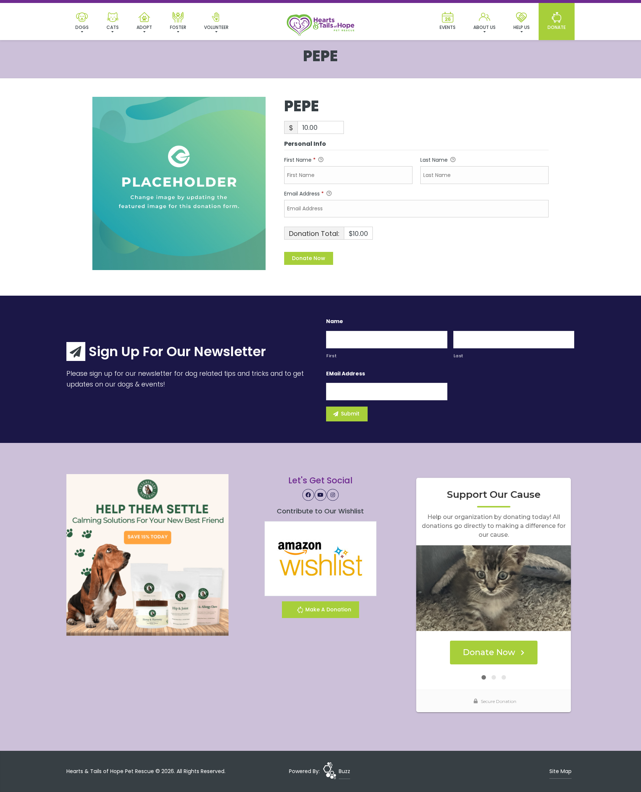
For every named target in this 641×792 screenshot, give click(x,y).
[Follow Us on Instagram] (333, 495)
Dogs (82, 27)
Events (448, 27)
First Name (300, 160)
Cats (112, 27)
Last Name (434, 160)
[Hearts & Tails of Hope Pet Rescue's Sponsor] (147, 554)
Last (459, 356)
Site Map (560, 771)
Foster (178, 27)
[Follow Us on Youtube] (320, 495)
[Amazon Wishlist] (320, 558)
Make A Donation (327, 609)
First (331, 356)
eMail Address (345, 373)
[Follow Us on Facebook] (308, 495)
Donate (557, 27)
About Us (484, 27)
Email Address (304, 193)
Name (334, 321)
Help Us (521, 27)
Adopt (144, 27)
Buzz (344, 771)
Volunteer (216, 27)
